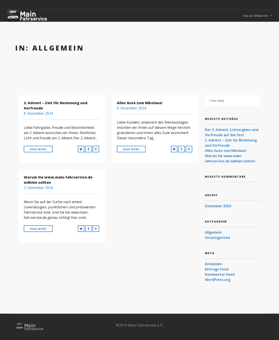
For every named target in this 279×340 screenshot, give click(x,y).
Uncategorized (217, 237)
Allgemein (213, 232)
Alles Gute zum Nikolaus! (226, 150)
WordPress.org (217, 279)
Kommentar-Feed (220, 274)
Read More (38, 149)
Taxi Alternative (255, 15)
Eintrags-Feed (216, 269)
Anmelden (213, 264)
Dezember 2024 (218, 206)
